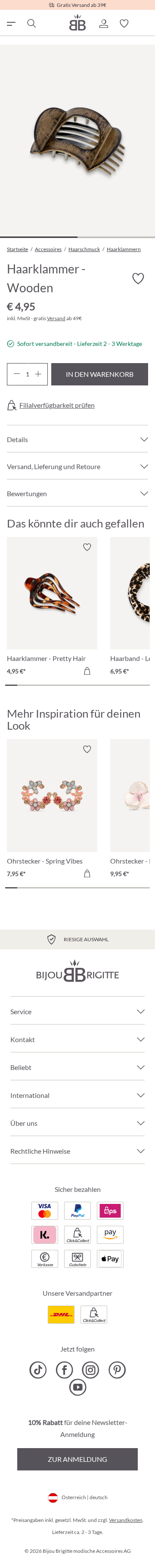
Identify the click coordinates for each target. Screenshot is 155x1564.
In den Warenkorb (99, 374)
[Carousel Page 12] (144, 685)
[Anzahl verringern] (16, 374)
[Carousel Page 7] (84, 685)
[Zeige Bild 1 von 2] (39, 237)
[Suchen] (31, 23)
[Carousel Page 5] (59, 685)
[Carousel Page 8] (96, 685)
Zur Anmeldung (77, 1459)
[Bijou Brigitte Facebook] (64, 1370)
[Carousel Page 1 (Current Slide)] (11, 685)
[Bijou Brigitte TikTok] (38, 1370)
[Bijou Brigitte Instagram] (90, 1370)
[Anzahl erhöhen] (38, 374)
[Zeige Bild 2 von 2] (116, 237)
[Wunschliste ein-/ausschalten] (137, 278)
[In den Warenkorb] (87, 671)
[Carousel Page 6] (71, 685)
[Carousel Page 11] (132, 685)
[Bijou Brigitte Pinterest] (117, 1370)
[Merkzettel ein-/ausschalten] (87, 547)
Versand (56, 318)
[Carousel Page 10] (120, 685)
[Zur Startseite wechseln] (77, 22)
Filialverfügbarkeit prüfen (57, 405)
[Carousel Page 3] (35, 685)
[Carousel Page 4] (47, 685)
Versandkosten (126, 1520)
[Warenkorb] (144, 23)
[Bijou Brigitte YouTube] (77, 1387)
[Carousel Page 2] (23, 685)
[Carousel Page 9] (108, 685)
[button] (103, 23)
